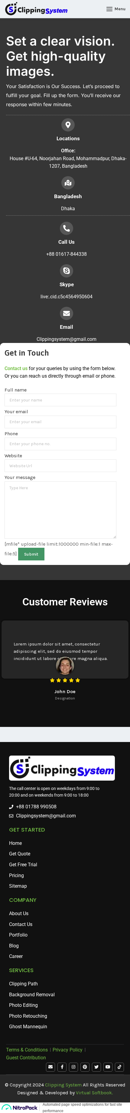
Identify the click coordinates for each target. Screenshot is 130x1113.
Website (13, 455)
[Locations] (68, 125)
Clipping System (63, 1085)
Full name (16, 390)
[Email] (66, 313)
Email (66, 327)
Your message (20, 477)
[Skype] (66, 270)
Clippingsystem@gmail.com (66, 339)
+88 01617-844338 (66, 254)
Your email (16, 411)
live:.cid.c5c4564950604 (67, 297)
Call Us (66, 241)
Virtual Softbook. (94, 1093)
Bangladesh (68, 196)
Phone (11, 433)
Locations (68, 138)
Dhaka (68, 208)
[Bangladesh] (68, 182)
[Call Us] (66, 228)
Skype (67, 284)
